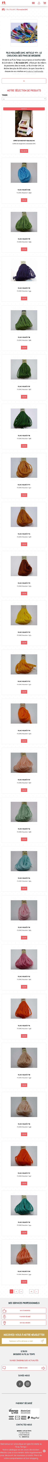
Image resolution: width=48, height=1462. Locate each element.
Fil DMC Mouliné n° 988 (24, 337)
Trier (4, 95)
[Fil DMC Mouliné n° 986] (24, 418)
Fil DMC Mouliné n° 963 (24, 927)
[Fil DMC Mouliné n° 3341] (24, 1254)
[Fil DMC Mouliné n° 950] (24, 1057)
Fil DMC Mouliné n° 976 (24, 534)
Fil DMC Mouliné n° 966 (24, 829)
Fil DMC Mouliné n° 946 (24, 1026)
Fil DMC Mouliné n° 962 (24, 976)
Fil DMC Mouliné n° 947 (24, 1173)
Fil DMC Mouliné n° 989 (24, 239)
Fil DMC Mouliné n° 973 (24, 632)
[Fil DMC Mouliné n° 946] (24, 1008)
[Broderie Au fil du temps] (3, 3)
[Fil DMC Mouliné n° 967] (24, 762)
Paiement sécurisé (25, 1317)
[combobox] (24, 98)
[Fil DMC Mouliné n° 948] (24, 1107)
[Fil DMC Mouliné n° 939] (24, 271)
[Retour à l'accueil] (3, 9)
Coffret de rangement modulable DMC (24, 141)
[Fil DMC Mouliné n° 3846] (24, 172)
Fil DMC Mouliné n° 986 (24, 436)
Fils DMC (12, 9)
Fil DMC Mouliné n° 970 (24, 731)
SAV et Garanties (25, 1310)
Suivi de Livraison (25, 1323)
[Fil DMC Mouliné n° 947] (24, 1156)
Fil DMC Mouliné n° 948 (24, 1124)
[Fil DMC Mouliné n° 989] (24, 222)
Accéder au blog (22, 1368)
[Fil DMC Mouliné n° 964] (24, 861)
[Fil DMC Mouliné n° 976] (24, 516)
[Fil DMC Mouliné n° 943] (24, 1205)
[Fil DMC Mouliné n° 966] (24, 811)
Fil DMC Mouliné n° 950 (24, 1075)
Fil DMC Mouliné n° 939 (24, 288)
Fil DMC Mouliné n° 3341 (24, 1271)
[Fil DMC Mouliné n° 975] (24, 566)
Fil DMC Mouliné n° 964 (24, 878)
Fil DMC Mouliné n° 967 (24, 780)
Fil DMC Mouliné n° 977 (24, 485)
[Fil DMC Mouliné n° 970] (24, 713)
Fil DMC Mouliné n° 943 (24, 1222)
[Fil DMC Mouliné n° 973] (24, 615)
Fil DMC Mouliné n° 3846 (24, 190)
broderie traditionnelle (34, 71)
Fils (8, 9)
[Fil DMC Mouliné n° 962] (24, 959)
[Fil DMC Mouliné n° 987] (24, 369)
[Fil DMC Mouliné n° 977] (24, 467)
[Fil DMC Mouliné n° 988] (24, 320)
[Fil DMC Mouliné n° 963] (24, 910)
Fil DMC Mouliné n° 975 (24, 583)
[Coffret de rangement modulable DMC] (24, 123)
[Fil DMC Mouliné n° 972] (24, 664)
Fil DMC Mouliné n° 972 (24, 681)
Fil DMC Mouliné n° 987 (24, 386)
